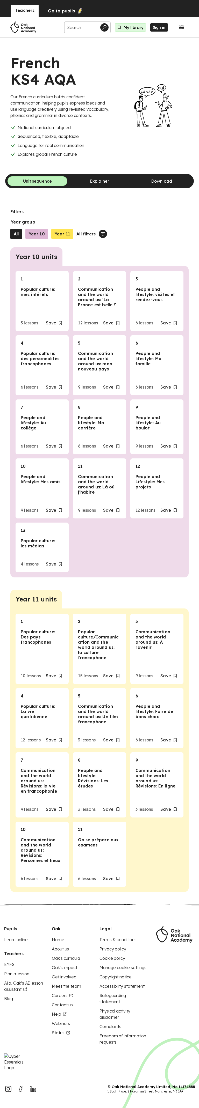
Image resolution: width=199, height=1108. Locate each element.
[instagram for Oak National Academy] (8, 1089)
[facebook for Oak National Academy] (21, 1089)
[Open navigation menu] (181, 27)
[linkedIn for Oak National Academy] (33, 1089)
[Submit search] (104, 27)
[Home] (23, 27)
